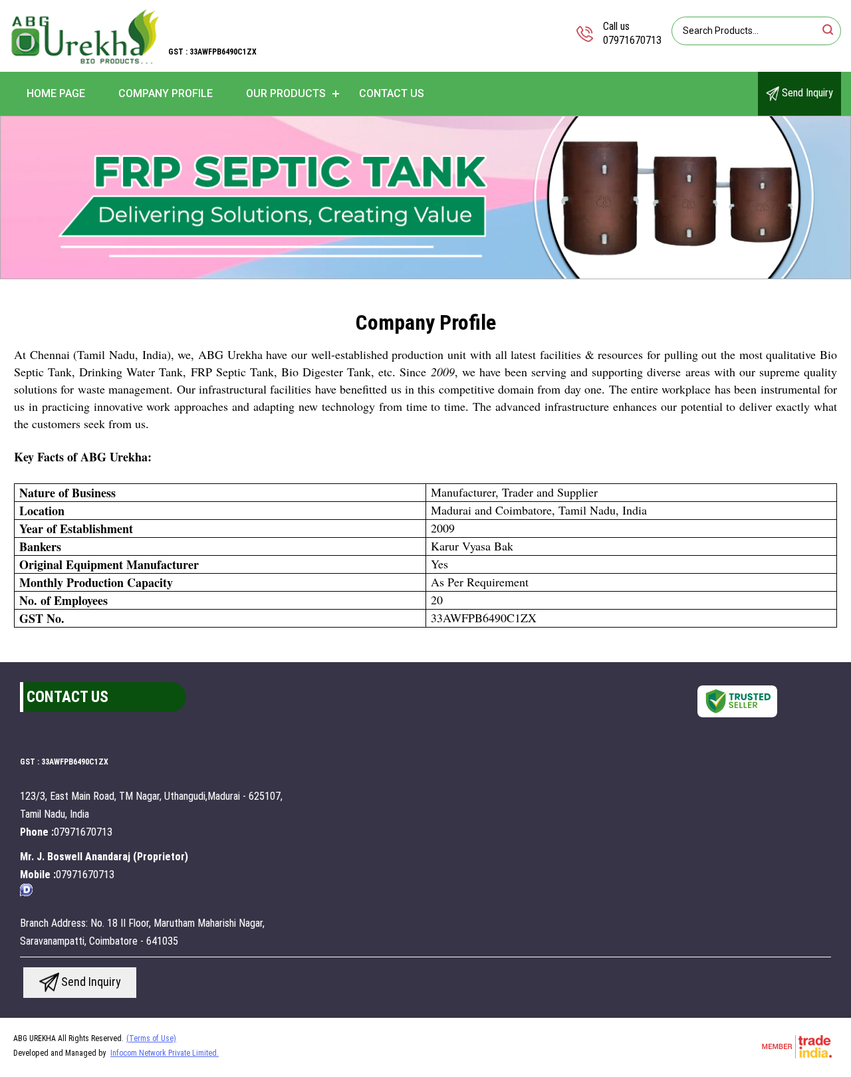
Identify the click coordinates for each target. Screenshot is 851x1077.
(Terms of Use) (151, 1038)
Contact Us (391, 93)
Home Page (56, 93)
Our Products (286, 93)
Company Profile (165, 93)
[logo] (85, 63)
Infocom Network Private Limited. (164, 1053)
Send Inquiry (806, 92)
